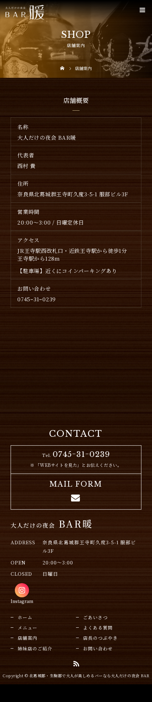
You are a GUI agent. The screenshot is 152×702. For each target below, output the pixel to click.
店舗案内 (27, 637)
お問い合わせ (98, 648)
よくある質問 (98, 627)
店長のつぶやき (100, 637)
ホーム (25, 617)
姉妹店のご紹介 (35, 648)
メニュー (27, 627)
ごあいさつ (95, 617)
